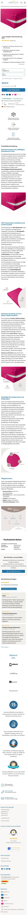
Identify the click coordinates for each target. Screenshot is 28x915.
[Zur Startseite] (13, 2)
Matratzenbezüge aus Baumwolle (18, 6)
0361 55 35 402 (9, 790)
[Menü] (2, 2)
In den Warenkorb (13, 89)
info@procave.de (9, 796)
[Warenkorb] (24, 3)
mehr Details (21, 63)
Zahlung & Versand (6, 860)
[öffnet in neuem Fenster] (13, 847)
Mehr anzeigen (4, 646)
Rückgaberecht (11, 102)
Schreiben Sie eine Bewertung (9, 587)
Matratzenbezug (5, 6)
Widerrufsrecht (5, 857)
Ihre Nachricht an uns (14, 570)
